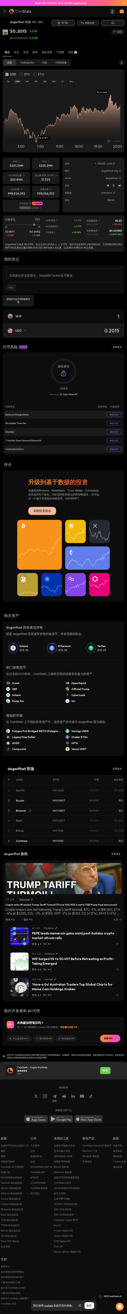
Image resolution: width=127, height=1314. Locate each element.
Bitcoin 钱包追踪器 (10, 1230)
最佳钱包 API (68, 1038)
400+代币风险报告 (64, 1214)
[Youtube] (82, 1098)
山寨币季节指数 (62, 1198)
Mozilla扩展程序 (91, 1156)
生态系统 (5, 1246)
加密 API (108, 1038)
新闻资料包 (36, 1156)
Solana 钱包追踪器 (11, 1198)
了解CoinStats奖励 (10, 1293)
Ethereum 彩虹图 (63, 1172)
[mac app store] (89, 1119)
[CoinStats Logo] (20, 11)
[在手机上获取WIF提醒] (112, 23)
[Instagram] (45, 1098)
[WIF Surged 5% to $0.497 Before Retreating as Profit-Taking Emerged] (19, 962)
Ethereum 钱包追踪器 (12, 1209)
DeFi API (58, 1246)
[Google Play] (61, 1119)
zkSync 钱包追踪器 (11, 1188)
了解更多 (63, 388)
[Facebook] (91, 1098)
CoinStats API (37, 1172)
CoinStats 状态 (8, 1303)
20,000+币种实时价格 (65, 1204)
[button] (114, 163)
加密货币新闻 (8, 1161)
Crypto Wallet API (63, 1230)
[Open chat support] (120, 1307)
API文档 (34, 1177)
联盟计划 (5, 1172)
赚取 (3, 1150)
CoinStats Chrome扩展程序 (97, 1145)
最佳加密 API (46, 1038)
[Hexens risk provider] (64, 394)
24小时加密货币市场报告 (67, 1188)
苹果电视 (87, 1161)
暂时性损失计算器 (63, 1156)
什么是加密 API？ (21, 1038)
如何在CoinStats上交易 (13, 1287)
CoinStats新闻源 (39, 1188)
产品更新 (35, 1145)
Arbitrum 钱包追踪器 (11, 1193)
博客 (3, 1156)
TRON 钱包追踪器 (10, 1225)
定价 (32, 1150)
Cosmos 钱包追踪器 (11, 1204)
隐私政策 (117, 1156)
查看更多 (117, 347)
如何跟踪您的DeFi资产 (12, 1277)
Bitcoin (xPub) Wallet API (67, 1251)
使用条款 (117, 1150)
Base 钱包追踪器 (10, 1214)
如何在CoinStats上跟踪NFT (15, 1298)
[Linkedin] (73, 1098)
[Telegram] (107, 185)
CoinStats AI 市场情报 (12, 1166)
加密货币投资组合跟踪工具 (15, 1145)
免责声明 (117, 1145)
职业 (32, 1161)
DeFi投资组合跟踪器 (11, 1177)
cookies (48, 1305)
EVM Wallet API (62, 1241)
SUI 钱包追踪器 (9, 1235)
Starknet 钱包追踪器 (11, 1182)
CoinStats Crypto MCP (66, 1220)
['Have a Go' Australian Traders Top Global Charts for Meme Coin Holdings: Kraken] (19, 987)
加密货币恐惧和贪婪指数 (66, 1177)
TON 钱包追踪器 (9, 1220)
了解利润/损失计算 (10, 1282)
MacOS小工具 (90, 1150)
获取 (105, 1070)
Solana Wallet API (63, 1235)
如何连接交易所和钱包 (12, 1271)
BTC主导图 (59, 1193)
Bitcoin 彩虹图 (61, 1166)
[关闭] (122, 3)
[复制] (114, 163)
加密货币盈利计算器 (64, 1145)
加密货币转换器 (62, 1161)
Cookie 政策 (119, 1161)
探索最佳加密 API (68, 1027)
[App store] (36, 1119)
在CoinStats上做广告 (41, 1166)
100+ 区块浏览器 (62, 1209)
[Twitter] (113, 185)
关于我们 (35, 1193)
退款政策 (117, 1166)
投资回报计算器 (62, 1150)
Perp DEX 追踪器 (10, 1241)
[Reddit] (119, 185)
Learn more (80, 2)
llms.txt (57, 1225)
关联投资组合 (42, 511)
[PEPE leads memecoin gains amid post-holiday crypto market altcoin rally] (19, 936)
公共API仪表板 (37, 1182)
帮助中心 (5, 1266)
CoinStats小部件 (62, 1182)
